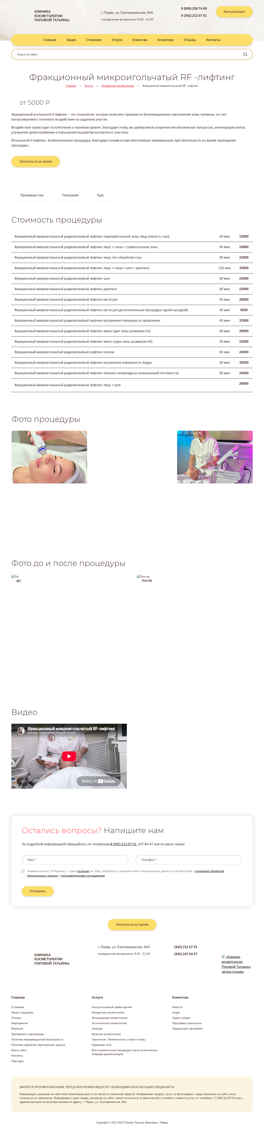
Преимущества (32, 195)
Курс (100, 195)
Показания (70, 195)
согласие (83, 871)
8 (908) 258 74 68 (194, 8)
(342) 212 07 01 (185, 947)
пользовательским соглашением (83, 875)
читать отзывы (233, 971)
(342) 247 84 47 (185, 954)
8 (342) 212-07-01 (123, 844)
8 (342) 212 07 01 (194, 15)
